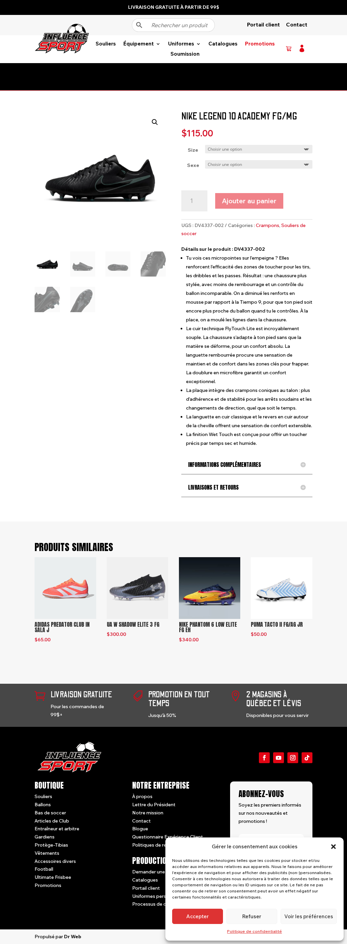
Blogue (140, 829)
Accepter (197, 916)
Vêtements (47, 853)
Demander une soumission (161, 872)
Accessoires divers (55, 861)
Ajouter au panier (249, 200)
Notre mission (147, 813)
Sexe (193, 165)
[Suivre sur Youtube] (278, 757)
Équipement (138, 44)
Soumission (185, 54)
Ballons (43, 804)
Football (44, 869)
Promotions (260, 44)
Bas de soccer (50, 813)
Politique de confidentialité (254, 931)
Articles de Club (52, 821)
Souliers (106, 44)
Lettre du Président (154, 804)
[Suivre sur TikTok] (307, 757)
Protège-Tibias (51, 845)
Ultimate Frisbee (53, 877)
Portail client (263, 24)
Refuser (251, 916)
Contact (296, 24)
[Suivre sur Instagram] (292, 757)
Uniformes (181, 44)
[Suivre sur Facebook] (264, 757)
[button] (333, 846)
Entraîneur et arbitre (57, 829)
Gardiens (45, 837)
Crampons (267, 225)
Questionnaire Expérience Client (167, 837)
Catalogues (223, 44)
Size (193, 150)
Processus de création (157, 904)
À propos (142, 796)
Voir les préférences (308, 916)
